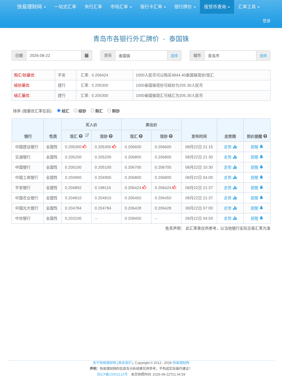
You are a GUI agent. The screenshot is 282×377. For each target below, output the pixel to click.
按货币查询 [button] (215, 6)
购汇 (100, 111)
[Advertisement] (141, 247)
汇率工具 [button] (247, 6)
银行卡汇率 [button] (151, 6)
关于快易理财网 (104, 363)
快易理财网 (29, 7)
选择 (174, 56)
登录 (266, 20)
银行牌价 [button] (183, 6)
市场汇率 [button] (119, 6)
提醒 (255, 147)
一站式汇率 (65, 6)
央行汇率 (93, 6)
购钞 (116, 111)
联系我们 (125, 363)
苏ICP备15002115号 (112, 374)
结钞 (84, 111)
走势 (228, 147)
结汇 (67, 111)
